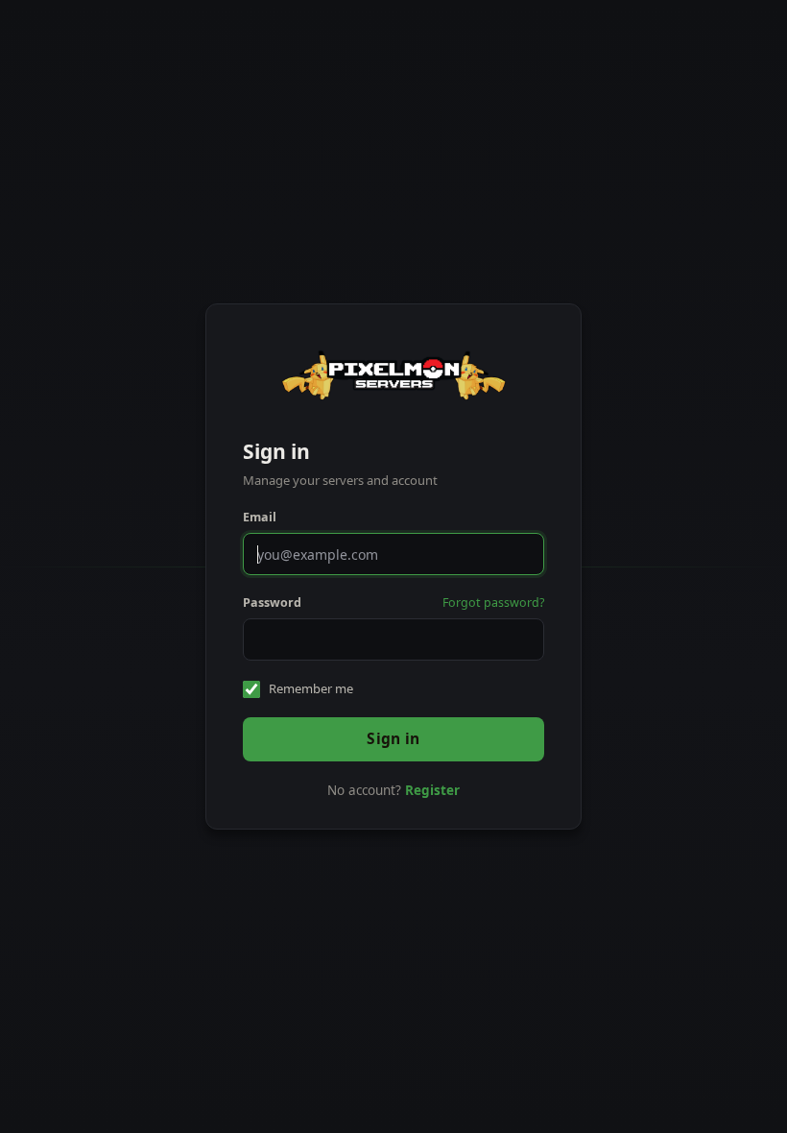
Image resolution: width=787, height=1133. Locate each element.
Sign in (393, 738)
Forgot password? (493, 602)
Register (432, 790)
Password (272, 602)
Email (259, 517)
